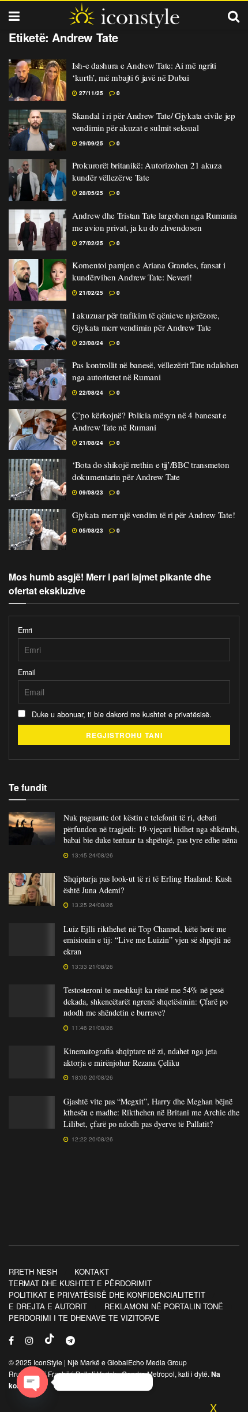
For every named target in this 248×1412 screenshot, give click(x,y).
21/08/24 (90, 443)
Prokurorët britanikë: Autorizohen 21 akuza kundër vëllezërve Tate (146, 171)
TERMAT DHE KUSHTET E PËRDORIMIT (80, 1283)
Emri (25, 630)
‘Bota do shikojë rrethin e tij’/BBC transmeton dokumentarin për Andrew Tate (150, 470)
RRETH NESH (33, 1271)
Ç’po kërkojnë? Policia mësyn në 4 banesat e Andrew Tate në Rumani (149, 421)
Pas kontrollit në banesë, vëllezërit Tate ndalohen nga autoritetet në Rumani (155, 371)
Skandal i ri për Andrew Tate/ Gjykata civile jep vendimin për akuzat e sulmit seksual (153, 121)
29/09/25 (90, 143)
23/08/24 (90, 343)
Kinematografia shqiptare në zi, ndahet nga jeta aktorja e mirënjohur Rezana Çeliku (140, 1057)
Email (27, 672)
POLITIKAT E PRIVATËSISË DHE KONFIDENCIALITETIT (107, 1294)
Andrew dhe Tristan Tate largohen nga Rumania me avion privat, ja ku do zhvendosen (154, 221)
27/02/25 (90, 243)
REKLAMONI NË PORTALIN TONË (163, 1306)
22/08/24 (90, 392)
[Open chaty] (32, 1382)
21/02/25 (90, 293)
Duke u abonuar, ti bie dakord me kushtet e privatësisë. (120, 714)
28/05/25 (90, 193)
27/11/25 (90, 93)
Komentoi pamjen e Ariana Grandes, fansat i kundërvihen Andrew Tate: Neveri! (148, 271)
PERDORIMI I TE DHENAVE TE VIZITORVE (84, 1317)
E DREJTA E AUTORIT (48, 1306)
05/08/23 (90, 530)
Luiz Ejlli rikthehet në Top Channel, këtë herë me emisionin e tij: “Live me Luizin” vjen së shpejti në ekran (147, 940)
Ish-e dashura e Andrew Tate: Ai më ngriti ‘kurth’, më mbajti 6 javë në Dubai (144, 71)
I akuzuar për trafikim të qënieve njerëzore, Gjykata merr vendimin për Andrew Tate (146, 321)
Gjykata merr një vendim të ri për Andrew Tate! (153, 514)
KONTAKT (91, 1271)
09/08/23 (90, 492)
